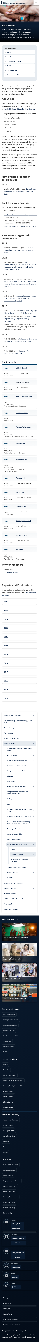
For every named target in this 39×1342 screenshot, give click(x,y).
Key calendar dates (9, 1136)
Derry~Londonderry (9, 1074)
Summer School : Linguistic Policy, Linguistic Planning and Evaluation (20, 318)
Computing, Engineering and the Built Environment (12, 959)
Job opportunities (8, 1131)
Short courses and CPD (10, 1035)
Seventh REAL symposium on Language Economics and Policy (20, 191)
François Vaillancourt (23, 427)
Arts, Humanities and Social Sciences (15, 937)
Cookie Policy (7, 1314)
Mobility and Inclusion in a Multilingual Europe (20, 215)
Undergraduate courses (10, 1019)
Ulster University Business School (14, 998)
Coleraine (5, 1069)
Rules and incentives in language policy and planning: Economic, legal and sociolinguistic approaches (20, 283)
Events (4, 1151)
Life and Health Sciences (11, 978)
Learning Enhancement (10, 1196)
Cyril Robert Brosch (11, 572)
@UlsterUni (15, 1227)
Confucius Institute (8, 1169)
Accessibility (7, 1303)
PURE (5, 1052)
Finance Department (9, 1185)
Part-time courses (8, 1029)
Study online (6, 1040)
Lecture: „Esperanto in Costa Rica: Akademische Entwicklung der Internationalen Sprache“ (20, 298)
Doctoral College (8, 1046)
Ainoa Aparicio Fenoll (23, 521)
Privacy (5, 1298)
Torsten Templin (22, 413)
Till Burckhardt (21, 507)
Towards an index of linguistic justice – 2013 (20, 226)
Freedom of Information (11, 1319)
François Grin (20, 478)
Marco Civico (20, 492)
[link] (19, 932)
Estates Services (7, 1106)
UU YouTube (16, 1257)
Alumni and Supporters (10, 1164)
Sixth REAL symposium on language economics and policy (19, 250)
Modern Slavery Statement (11, 1325)
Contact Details (8, 1125)
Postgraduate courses (9, 1024)
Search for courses (9, 1014)
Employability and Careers (11, 1180)
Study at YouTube (18, 1253)
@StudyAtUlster (17, 1224)
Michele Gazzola (21, 368)
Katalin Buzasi (21, 443)
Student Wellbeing (8, 1207)
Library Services (8, 1101)
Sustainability (7, 1212)
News (4, 1146)
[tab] (19, 602)
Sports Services (7, 1096)
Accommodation (8, 1090)
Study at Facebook (18, 1238)
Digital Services (7, 1174)
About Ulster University (10, 1120)
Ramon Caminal (21, 460)
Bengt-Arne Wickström (24, 396)
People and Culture (9, 1201)
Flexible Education (8, 1190)
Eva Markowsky (21, 535)
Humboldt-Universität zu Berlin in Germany (19, 109)
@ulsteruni (15, 1286)
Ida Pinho (19, 549)
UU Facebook (16, 1243)
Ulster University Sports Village (13, 1081)
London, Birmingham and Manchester (15, 1086)
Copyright (6, 1309)
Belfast (5, 1064)
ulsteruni (15, 1277)
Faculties (6, 1141)
